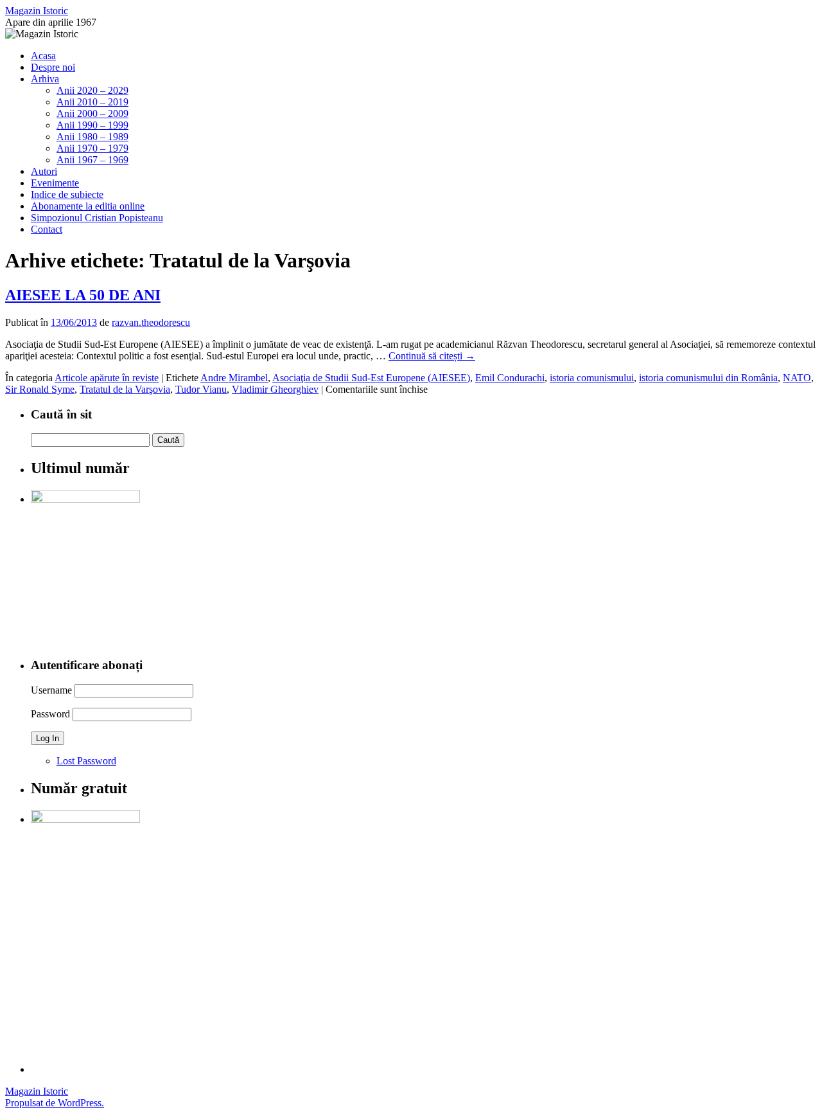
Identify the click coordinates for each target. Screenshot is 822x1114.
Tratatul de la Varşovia (125, 389)
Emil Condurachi (510, 377)
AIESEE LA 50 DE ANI (83, 295)
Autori (44, 171)
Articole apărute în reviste (107, 377)
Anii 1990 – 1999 (92, 125)
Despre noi (53, 67)
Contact (46, 229)
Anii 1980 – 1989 (92, 136)
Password (50, 713)
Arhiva (45, 78)
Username (51, 690)
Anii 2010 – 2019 (92, 101)
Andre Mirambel (234, 377)
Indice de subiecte (67, 194)
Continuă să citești (432, 355)
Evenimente (55, 182)
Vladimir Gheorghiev (275, 389)
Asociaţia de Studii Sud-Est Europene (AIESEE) (371, 377)
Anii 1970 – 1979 (92, 148)
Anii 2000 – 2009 (92, 113)
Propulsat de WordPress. (54, 1102)
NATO (797, 377)
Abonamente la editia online (87, 206)
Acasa (43, 55)
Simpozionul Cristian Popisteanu (97, 217)
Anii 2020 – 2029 (92, 90)
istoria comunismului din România (708, 377)
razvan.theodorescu (151, 322)
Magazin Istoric (36, 10)
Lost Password (86, 760)
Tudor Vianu (201, 389)
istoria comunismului (592, 377)
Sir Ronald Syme (39, 389)
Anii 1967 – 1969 (92, 159)
